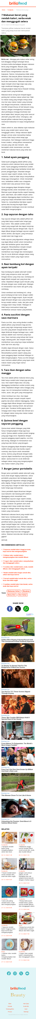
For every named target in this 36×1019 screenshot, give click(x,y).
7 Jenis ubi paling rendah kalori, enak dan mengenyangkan (8, 902)
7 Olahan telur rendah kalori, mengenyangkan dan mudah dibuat (15, 556)
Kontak (10, 1006)
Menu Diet (12, 595)
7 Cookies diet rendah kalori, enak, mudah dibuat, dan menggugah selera (18, 568)
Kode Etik (26, 1006)
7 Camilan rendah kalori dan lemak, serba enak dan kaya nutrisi (17, 585)
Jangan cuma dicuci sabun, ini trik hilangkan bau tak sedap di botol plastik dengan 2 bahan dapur (26, 876)
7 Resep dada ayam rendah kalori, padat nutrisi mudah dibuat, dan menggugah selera (26, 903)
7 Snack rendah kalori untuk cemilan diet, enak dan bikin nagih (8, 874)
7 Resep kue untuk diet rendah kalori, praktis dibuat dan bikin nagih (26, 929)
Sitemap (26, 1012)
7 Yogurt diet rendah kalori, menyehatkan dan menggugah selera (18, 562)
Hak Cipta (26, 1003)
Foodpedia (10, 10)
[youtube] (27, 973)
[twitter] (21, 973)
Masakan (26, 591)
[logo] (18, 984)
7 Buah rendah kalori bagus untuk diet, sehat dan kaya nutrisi (17, 573)
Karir (26, 1009)
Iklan (10, 1003)
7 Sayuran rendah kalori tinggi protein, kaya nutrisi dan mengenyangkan (17, 550)
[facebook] (9, 973)
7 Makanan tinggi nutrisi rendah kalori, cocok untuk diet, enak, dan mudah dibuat (27, 849)
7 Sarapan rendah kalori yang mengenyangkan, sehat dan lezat (7, 849)
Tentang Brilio (10, 1009)
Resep (20, 925)
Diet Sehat (23, 595)
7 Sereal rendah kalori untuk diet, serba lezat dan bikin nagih (17, 579)
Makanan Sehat (14, 591)
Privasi (10, 1012)
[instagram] (15, 973)
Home (3, 10)
